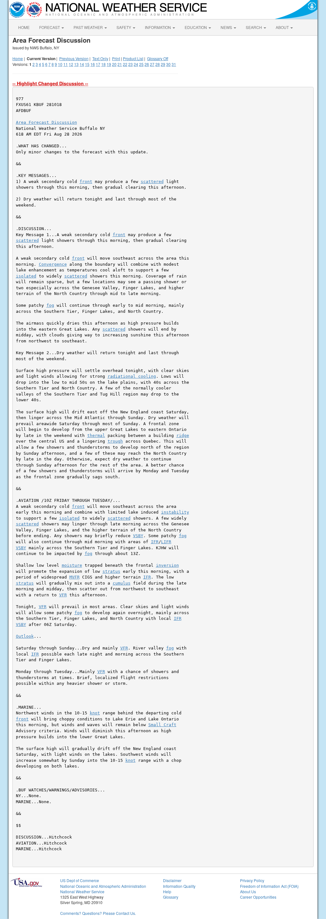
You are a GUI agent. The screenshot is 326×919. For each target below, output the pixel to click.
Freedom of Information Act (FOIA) (269, 886)
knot (95, 713)
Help (167, 891)
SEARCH (254, 27)
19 (109, 64)
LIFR (166, 541)
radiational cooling (132, 376)
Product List (133, 58)
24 (136, 64)
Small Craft (162, 724)
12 (71, 64)
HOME (24, 27)
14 (82, 64)
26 (147, 64)
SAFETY (124, 27)
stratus (111, 571)
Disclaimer (172, 880)
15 (87, 64)
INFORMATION (158, 27)
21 (119, 64)
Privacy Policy (252, 880)
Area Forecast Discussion (46, 122)
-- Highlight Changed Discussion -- (50, 83)
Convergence (53, 264)
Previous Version (74, 58)
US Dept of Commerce (79, 880)
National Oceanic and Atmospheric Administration (103, 886)
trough (115, 441)
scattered (152, 181)
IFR (155, 541)
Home (17, 58)
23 (130, 64)
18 (103, 64)
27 (152, 64)
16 (92, 64)
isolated (26, 276)
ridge (182, 435)
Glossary (170, 897)
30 (168, 64)
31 (174, 64)
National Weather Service (82, 891)
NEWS (227, 27)
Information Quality (179, 886)
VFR (63, 595)
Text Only (100, 58)
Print (116, 58)
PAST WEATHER (89, 27)
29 (163, 64)
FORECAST (50, 27)
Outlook (25, 636)
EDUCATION (196, 27)
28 (157, 64)
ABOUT (283, 27)
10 (60, 64)
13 (76, 64)
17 (98, 64)
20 (114, 64)
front (86, 181)
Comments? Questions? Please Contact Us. (98, 913)
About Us (248, 891)
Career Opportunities (258, 897)
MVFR (74, 577)
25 (141, 64)
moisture (72, 565)
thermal (96, 435)
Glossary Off (157, 58)
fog (50, 305)
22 (125, 64)
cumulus (122, 583)
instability (175, 512)
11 (65, 64)
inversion (167, 565)
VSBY (138, 535)
